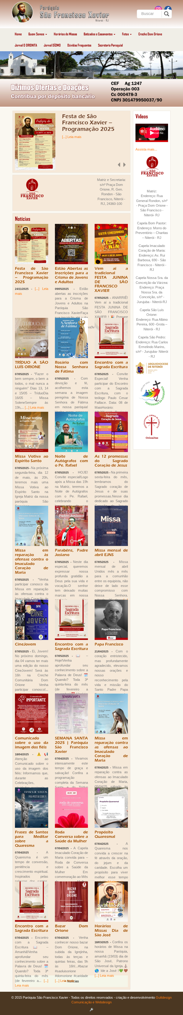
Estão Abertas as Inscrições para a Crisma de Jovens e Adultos (71, 275)
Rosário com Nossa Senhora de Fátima (71, 367)
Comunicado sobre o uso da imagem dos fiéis (31, 743)
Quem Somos (36, 34)
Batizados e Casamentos (98, 34)
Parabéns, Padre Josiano (71, 552)
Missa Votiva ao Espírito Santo (31, 458)
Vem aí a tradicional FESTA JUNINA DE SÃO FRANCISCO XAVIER (111, 279)
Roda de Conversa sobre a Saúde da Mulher (71, 836)
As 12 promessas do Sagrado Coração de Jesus (111, 461)
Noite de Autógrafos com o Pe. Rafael (71, 461)
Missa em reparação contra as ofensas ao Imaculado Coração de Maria (111, 749)
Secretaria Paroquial (110, 45)
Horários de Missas (65, 34)
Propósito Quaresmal (105, 834)
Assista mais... (146, 149)
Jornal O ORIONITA (26, 45)
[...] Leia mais (71, 137)
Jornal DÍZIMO (52, 45)
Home (18, 34)
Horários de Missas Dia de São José (111, 930)
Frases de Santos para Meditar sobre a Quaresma (31, 839)
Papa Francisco (109, 644)
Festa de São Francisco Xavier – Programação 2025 (88, 122)
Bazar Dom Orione (71, 928)
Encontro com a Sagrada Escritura (111, 364)
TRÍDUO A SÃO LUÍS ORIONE (31, 364)
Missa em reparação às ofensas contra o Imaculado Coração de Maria (31, 561)
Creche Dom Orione (150, 34)
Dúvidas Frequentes (79, 45)
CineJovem (25, 644)
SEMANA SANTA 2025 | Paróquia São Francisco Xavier (71, 745)
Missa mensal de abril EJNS (111, 552)
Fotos (125, 34)
